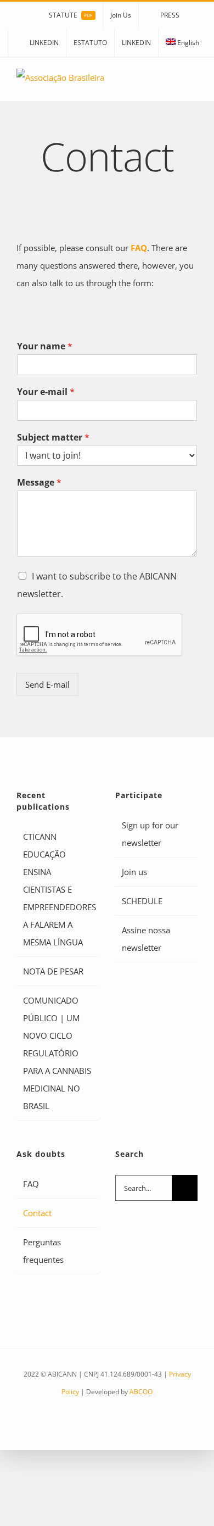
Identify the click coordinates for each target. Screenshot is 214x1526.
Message (39, 482)
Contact (37, 1212)
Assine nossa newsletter (146, 938)
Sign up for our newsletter (150, 834)
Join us (134, 871)
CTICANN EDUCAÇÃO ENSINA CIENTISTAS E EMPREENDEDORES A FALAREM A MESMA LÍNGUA (58, 889)
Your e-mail (46, 392)
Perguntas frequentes (43, 1251)
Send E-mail (47, 684)
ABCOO (141, 1391)
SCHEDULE (142, 900)
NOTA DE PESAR (53, 971)
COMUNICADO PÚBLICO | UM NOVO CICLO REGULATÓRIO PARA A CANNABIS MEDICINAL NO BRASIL (57, 1053)
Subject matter (53, 437)
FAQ (139, 247)
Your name (44, 346)
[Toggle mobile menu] (193, 84)
